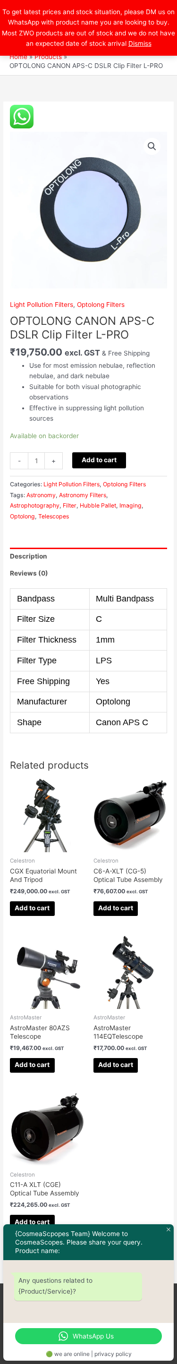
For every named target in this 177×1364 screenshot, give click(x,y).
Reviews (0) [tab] (29, 573)
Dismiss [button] (140, 43)
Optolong (22, 516)
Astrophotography (34, 505)
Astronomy (41, 495)
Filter (69, 505)
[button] (151, 146)
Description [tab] (28, 556)
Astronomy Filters (82, 495)
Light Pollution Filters (41, 304)
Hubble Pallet (98, 505)
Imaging (130, 505)
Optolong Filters (101, 304)
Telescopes (53, 516)
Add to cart (99, 460)
